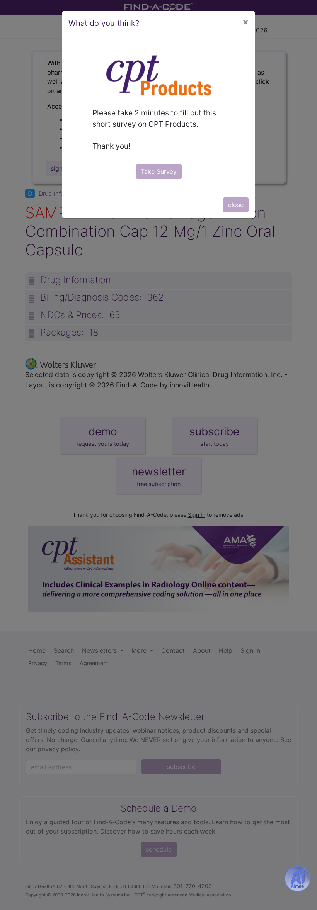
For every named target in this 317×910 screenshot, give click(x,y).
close (236, 205)
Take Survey (159, 171)
